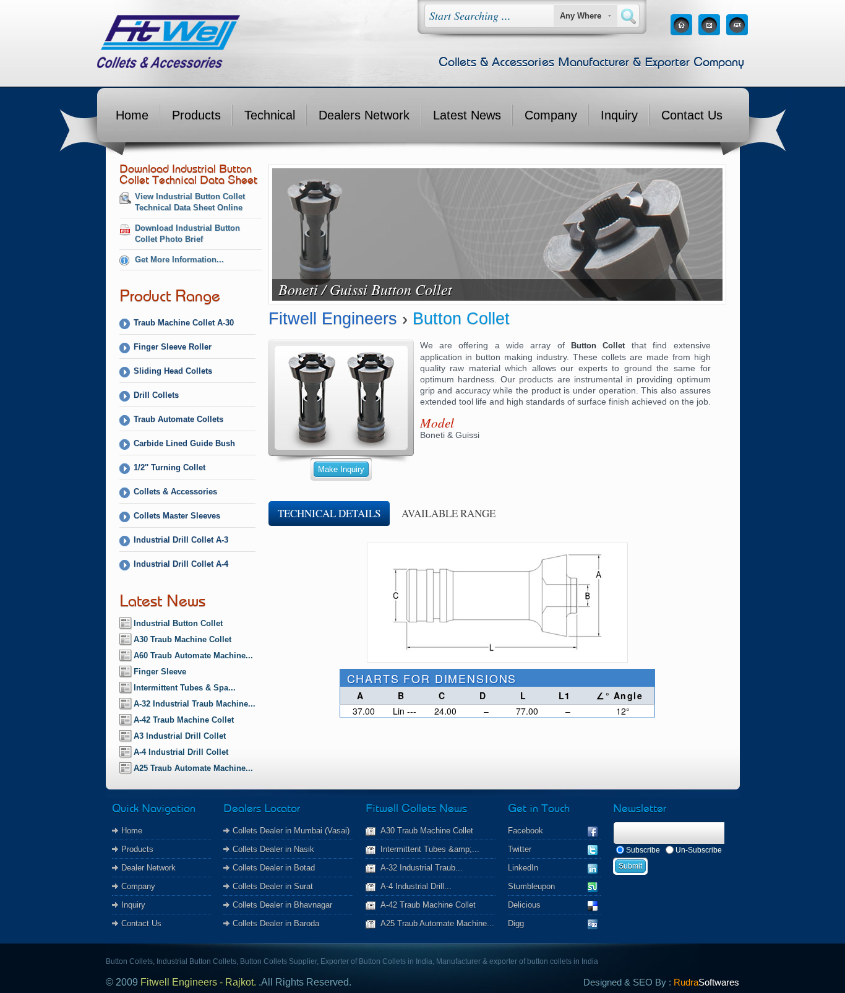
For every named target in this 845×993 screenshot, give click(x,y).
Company (551, 115)
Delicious (524, 905)
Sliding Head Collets (173, 371)
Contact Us (692, 115)
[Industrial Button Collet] (341, 445)
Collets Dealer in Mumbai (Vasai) (291, 831)
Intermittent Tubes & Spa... (185, 687)
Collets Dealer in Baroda (276, 923)
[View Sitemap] (737, 32)
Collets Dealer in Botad (274, 868)
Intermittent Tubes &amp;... (429, 849)
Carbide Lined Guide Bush (184, 443)
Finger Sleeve (160, 671)
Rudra (706, 982)
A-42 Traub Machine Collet (184, 719)
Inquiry (619, 115)
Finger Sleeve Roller (173, 346)
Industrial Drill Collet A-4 (181, 564)
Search (628, 16)
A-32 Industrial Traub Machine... (194, 703)
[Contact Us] (709, 32)
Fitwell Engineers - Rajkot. (198, 982)
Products (196, 115)
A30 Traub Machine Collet (182, 639)
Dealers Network (364, 115)
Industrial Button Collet (178, 623)
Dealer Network (148, 868)
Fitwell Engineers (332, 318)
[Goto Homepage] (681, 32)
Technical (269, 115)
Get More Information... (179, 259)
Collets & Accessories (175, 491)
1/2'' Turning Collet (169, 467)
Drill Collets (156, 395)
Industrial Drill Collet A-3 (181, 539)
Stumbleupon (531, 886)
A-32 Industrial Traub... (421, 868)
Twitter (519, 849)
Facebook (525, 831)
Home (132, 115)
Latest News (467, 115)
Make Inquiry (341, 469)
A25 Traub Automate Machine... (193, 768)
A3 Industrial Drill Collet (180, 736)
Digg (516, 923)
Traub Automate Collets (178, 419)
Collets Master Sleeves (177, 515)
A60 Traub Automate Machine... (193, 655)
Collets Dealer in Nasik (273, 849)
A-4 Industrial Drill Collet (181, 752)
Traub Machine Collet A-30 (184, 322)
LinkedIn (523, 868)
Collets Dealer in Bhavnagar (282, 905)
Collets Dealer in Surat (273, 886)
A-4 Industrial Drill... (416, 886)
